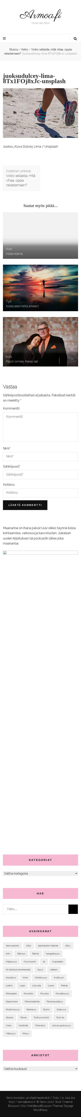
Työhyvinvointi (41, 1017)
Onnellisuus (62, 993)
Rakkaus (31, 1009)
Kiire (25, 977)
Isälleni (54, 969)
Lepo (22, 985)
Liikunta (36, 985)
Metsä (64, 985)
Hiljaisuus (11, 961)
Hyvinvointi (30, 961)
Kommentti (11, 408)
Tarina (23, 1017)
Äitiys (25, 1033)
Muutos (44, 993)
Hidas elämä (14, 253)
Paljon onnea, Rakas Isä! (22, 361)
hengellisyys (53, 953)
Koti (9, 249)
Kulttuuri (59, 977)
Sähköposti (11, 466)
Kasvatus (11, 977)
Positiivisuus (12, 1009)
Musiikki (28, 993)
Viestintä (23, 1025)
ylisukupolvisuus (61, 1025)
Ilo (44, 961)
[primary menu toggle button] (5, 38)
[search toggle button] (75, 39)
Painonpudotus (55, 1001)
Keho (24, 49)
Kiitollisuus (41, 977)
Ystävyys (10, 1033)
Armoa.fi (40, 15)
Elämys (21, 953)
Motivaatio (11, 993)
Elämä (35, 953)
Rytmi (46, 1009)
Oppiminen (12, 1001)
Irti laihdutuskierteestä (18, 969)
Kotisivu (9, 484)
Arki (8, 953)
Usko (8, 1025)
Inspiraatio (57, 961)
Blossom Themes (51, 1105)
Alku (67, 945)
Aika (28, 945)
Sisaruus (61, 1009)
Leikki (9, 985)
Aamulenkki (12, 945)
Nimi (6, 448)
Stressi (9, 1017)
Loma (51, 985)
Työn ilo (60, 1017)
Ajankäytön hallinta (48, 945)
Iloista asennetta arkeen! (22, 306)
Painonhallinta (32, 1001)
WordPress (40, 1110)
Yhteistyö (40, 1025)
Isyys (40, 969)
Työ (9, 301)
